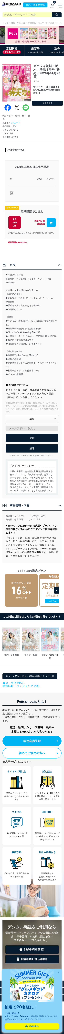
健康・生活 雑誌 (18, 23)
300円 (40, 178)
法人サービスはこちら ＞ (17, 761)
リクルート (15, 123)
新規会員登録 (32, 741)
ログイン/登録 (35, 5)
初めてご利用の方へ (32, 753)
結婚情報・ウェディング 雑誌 (41, 23)
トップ (5, 23)
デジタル (12, 193)
